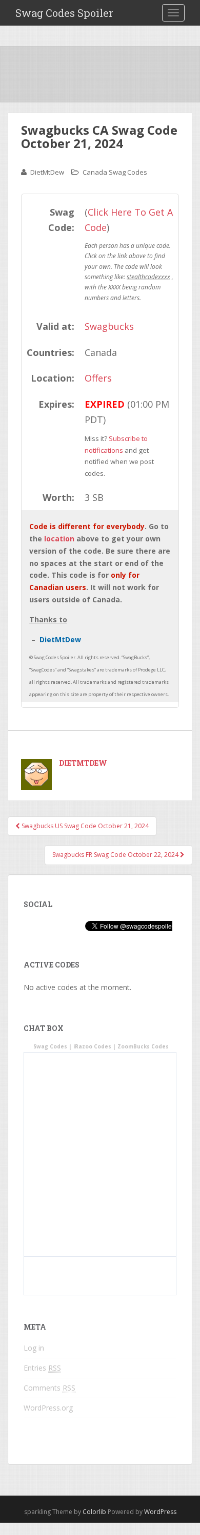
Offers (98, 378)
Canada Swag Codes (115, 172)
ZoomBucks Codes (143, 1046)
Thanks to (48, 619)
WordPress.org (48, 1408)
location (59, 538)
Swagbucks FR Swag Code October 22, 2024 (116, 854)
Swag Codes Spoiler (64, 12)
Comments (49, 1388)
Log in (34, 1348)
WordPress (160, 1511)
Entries (42, 1368)
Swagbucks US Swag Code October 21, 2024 (84, 826)
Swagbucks (109, 326)
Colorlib (94, 1511)
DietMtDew (47, 172)
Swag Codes (50, 1046)
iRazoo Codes (92, 1046)
